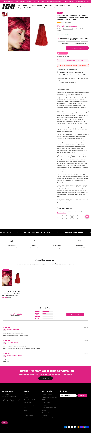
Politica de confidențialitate (37, 430)
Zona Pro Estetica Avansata (31, 8)
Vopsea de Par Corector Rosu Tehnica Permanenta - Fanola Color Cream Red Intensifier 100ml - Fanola (12, 293)
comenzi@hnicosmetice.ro (9, 396)
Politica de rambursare (24, 430)
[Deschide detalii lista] (87, 216)
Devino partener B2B (47, 418)
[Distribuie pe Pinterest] (66, 217)
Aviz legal (69, 430)
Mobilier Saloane (46, 8)
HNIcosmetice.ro (12, 427)
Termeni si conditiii (47, 394)
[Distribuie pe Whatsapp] (70, 217)
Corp (19, 8)
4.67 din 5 (19, 314)
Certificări (44, 415)
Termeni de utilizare (50, 430)
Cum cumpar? (46, 402)
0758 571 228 (5, 394)
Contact (44, 410)
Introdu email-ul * (65, 395)
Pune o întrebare (61, 212)
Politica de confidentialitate (49, 397)
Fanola (3, 290)
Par (19, 5)
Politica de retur (46, 400)
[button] (38, 311)
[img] (6, 327)
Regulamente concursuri (48, 412)
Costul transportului (68, 29)
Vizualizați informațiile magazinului (67, 82)
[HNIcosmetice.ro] (8, 6)
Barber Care (48, 5)
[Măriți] (30, 34)
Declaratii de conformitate (49, 407)
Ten (69, 5)
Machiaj (25, 5)
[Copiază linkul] (77, 217)
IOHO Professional (60, 5)
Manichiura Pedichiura (36, 5)
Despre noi (45, 405)
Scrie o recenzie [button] (75, 314)
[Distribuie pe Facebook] (62, 217)
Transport (58, 430)
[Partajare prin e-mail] (73, 217)
